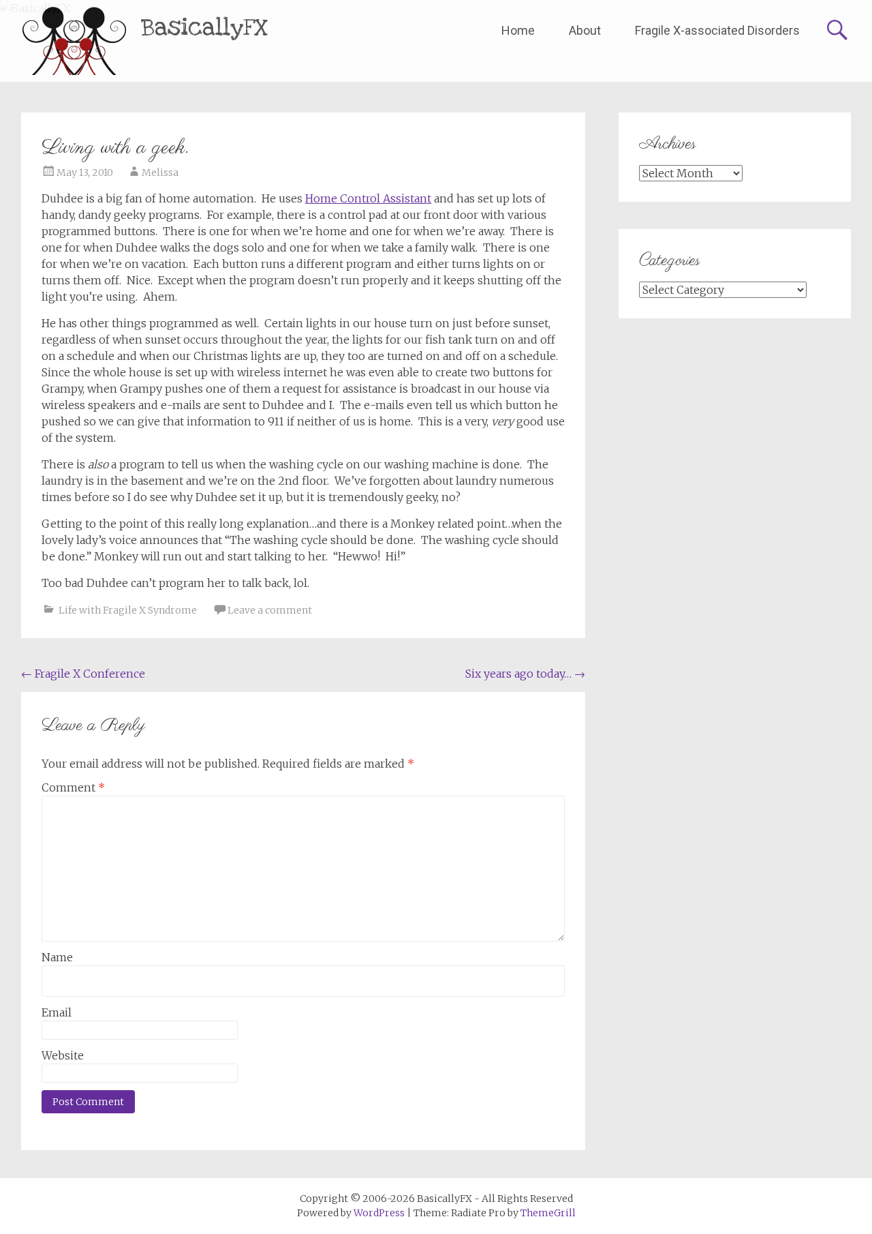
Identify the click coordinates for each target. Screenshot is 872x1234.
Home (518, 30)
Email (57, 1012)
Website (63, 1055)
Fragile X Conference (83, 673)
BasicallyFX (204, 27)
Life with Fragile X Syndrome (128, 610)
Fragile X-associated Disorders (717, 30)
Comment (73, 787)
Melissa (160, 172)
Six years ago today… (525, 673)
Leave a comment (270, 610)
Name (57, 957)
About (585, 30)
